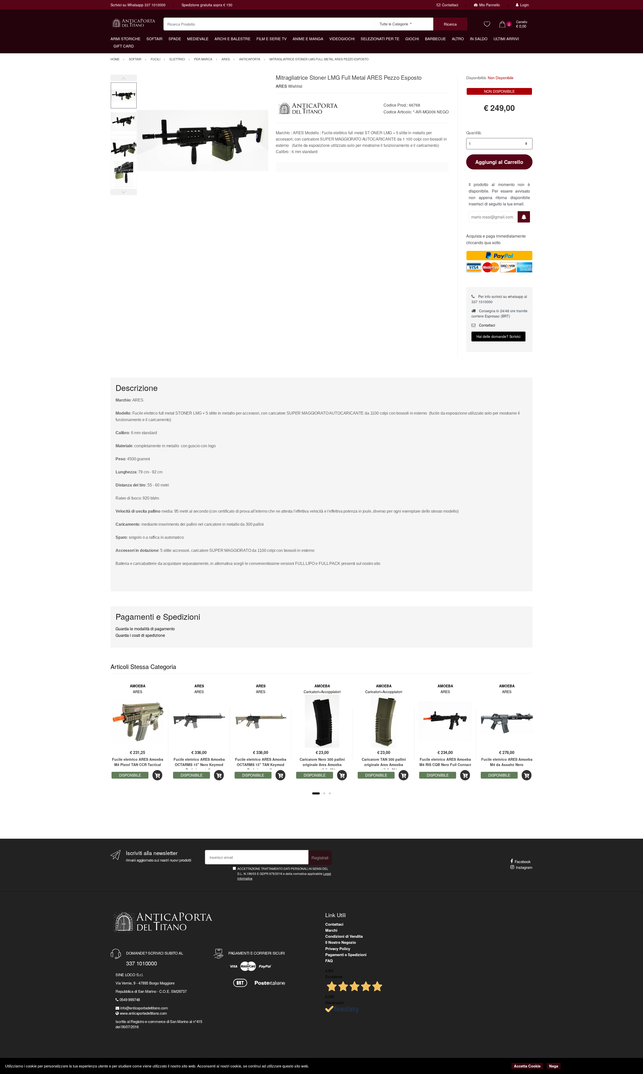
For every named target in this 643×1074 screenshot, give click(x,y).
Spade (175, 38)
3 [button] (330, 793)
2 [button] (324, 793)
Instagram (524, 867)
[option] (203, 140)
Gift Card (124, 46)
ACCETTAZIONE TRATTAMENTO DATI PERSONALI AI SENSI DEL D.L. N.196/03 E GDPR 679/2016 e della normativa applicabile (284, 873)
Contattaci (450, 4)
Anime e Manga (308, 38)
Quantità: (474, 133)
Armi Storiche (125, 38)
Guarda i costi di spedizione (140, 635)
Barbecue (435, 38)
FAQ (329, 960)
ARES (281, 86)
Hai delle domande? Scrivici (498, 336)
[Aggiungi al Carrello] (157, 775)
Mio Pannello (489, 4)
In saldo (479, 38)
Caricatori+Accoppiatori (322, 691)
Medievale (197, 38)
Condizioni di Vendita (344, 936)
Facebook (523, 861)
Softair (154, 38)
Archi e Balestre (232, 38)
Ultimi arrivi (506, 38)
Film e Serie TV (271, 38)
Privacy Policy (337, 948)
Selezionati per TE (380, 38)
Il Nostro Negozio (340, 942)
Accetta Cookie (527, 1066)
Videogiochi (342, 38)
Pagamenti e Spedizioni (345, 954)
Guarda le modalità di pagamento (145, 629)
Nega (553, 1066)
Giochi (412, 38)
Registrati (320, 858)
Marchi (331, 930)
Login (524, 4)
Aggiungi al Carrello (499, 161)
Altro (458, 38)
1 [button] (316, 793)
